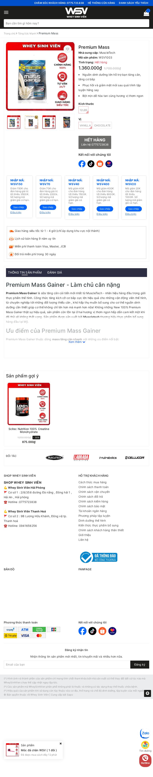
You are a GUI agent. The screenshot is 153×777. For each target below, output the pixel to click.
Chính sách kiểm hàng (93, 501)
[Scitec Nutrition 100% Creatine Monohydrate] (29, 404)
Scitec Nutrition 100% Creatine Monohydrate (29, 430)
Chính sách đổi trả (90, 496)
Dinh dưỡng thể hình (92, 520)
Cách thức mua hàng (92, 482)
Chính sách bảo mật (91, 506)
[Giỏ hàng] (145, 14)
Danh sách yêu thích (133, 2)
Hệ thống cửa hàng (101, 2)
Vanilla (85, 125)
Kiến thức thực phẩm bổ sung (98, 525)
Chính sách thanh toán (93, 487)
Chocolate (102, 125)
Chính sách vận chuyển (94, 491)
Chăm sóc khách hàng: (59, 2)
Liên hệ (83, 539)
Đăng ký (139, 664)
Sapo (70, 694)
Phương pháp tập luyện (94, 515)
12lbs (83, 110)
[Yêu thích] (68, 49)
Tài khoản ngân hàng (92, 511)
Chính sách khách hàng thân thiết (101, 530)
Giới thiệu (84, 535)
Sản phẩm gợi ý (22, 375)
